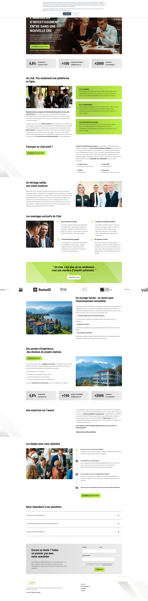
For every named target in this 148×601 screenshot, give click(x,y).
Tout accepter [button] (67, 13)
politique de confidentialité (107, 564)
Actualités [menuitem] (83, 588)
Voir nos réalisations (34, 358)
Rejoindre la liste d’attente (40, 46)
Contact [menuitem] (83, 590)
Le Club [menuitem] (83, 584)
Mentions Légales (36, 592)
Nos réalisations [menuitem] (85, 586)
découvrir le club (74, 277)
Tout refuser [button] (75, 13)
